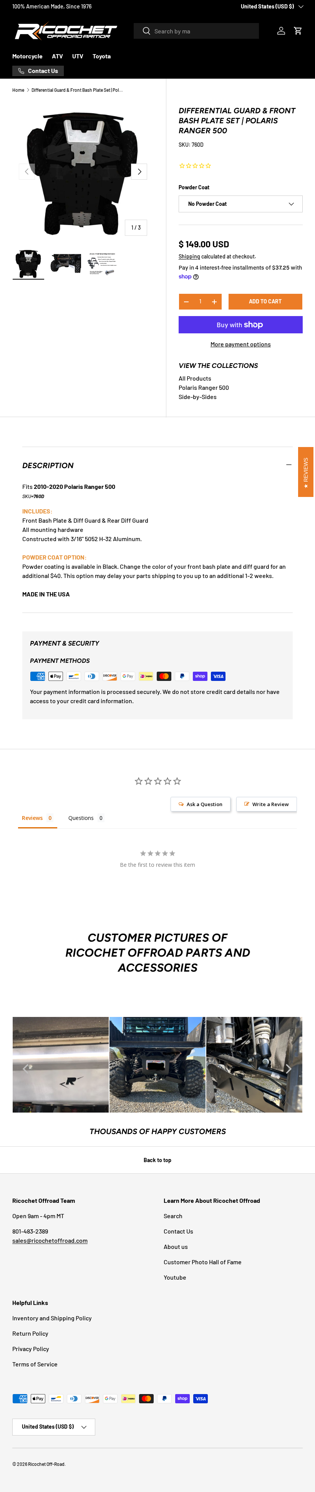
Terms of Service (35, 1364)
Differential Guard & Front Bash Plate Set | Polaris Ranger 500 (78, 90)
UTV (77, 56)
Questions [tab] (81, 817)
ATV (57, 56)
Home (18, 90)
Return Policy (30, 1333)
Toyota (102, 56)
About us (176, 1246)
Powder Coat (194, 187)
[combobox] (196, 31)
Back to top (157, 1160)
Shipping (189, 256)
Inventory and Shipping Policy (52, 1317)
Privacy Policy (30, 1348)
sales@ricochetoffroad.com (50, 1240)
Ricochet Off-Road (46, 1464)
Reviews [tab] (32, 817)
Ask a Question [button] (204, 804)
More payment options (241, 344)
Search (173, 1215)
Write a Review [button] (270, 804)
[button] (298, 30)
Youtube (175, 1277)
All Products (195, 378)
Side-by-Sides (198, 396)
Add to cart (265, 301)
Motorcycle (27, 56)
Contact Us (178, 1231)
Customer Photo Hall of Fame (203, 1261)
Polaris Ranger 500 (204, 387)
